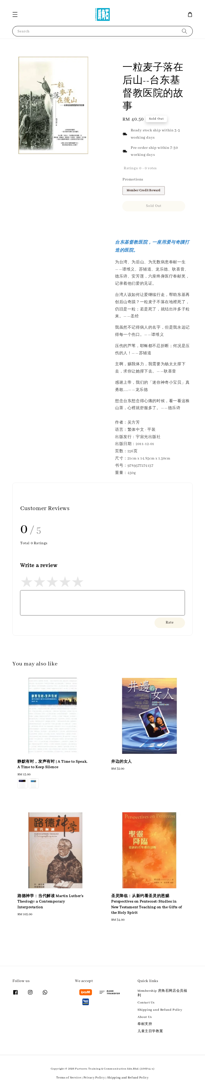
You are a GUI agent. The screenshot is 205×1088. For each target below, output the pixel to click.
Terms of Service (68, 1078)
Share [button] (134, 220)
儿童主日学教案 (150, 1031)
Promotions (132, 179)
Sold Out (154, 206)
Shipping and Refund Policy (160, 1010)
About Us (145, 1017)
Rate (170, 622)
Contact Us (146, 1002)
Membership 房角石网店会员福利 (162, 993)
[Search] (184, 31)
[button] (15, 14)
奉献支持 (145, 1024)
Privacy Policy (94, 1078)
